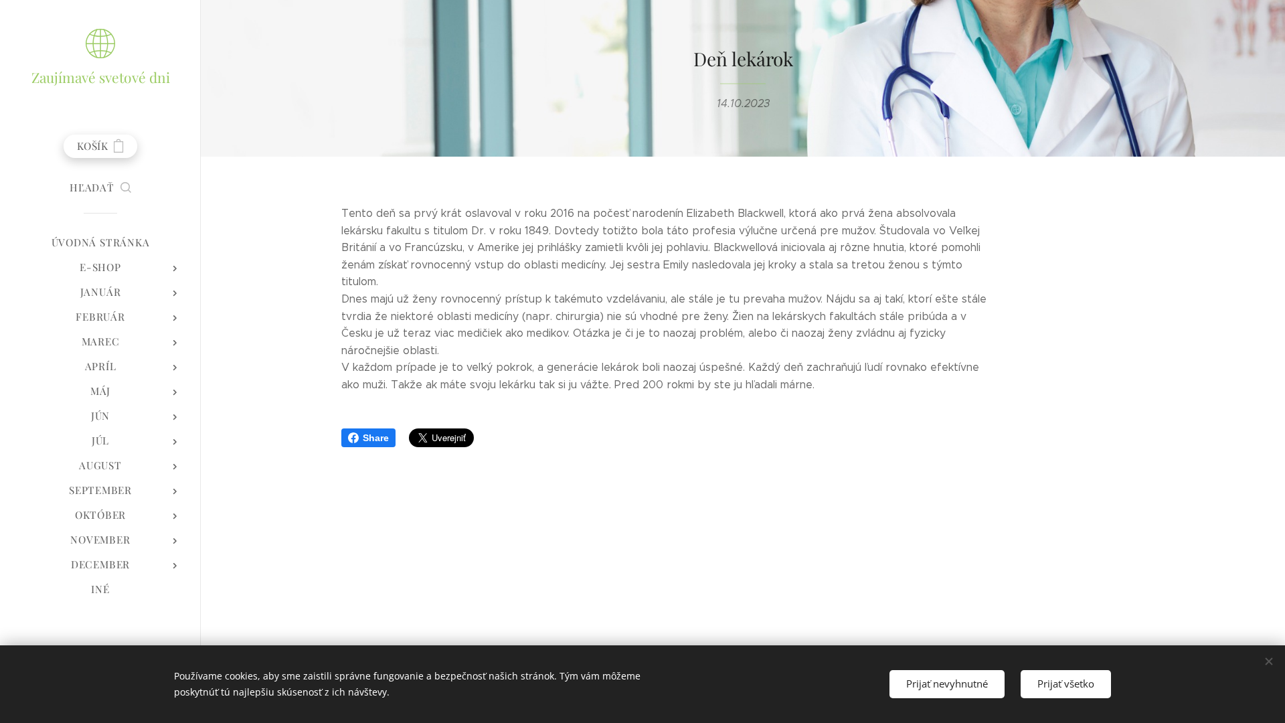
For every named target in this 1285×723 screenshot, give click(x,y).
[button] (100, 187)
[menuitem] (100, 242)
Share (376, 437)
